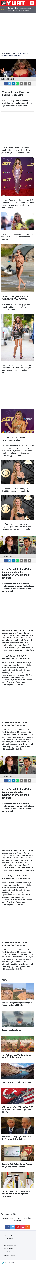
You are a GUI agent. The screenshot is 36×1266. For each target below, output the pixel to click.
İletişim (19, 1218)
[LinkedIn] (13, 83)
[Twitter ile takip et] (13, 1227)
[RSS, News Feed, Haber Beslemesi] (28, 1227)
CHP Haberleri (9, 1235)
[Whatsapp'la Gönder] (17, 83)
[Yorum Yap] (29, 83)
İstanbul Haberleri (10, 1245)
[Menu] (32, 3)
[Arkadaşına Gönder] (21, 83)
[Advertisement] (18, 31)
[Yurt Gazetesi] (14, 3)
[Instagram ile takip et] (23, 1227)
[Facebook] (6, 83)
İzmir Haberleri (9, 1252)
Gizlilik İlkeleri (28, 1218)
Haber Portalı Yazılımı (11, 1263)
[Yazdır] (25, 83)
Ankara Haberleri (9, 1249)
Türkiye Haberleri (9, 1242)
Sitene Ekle (17, 1220)
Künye (12, 1218)
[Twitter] (9, 83)
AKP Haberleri (8, 1238)
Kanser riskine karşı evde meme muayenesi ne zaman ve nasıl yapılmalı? (19, 9)
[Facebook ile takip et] (8, 1227)
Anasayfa (5, 1218)
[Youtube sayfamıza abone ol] (18, 1227)
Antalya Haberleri (9, 1255)
